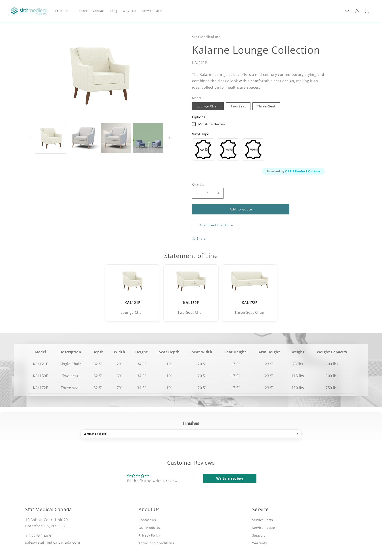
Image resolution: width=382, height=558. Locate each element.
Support (258, 535)
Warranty (259, 543)
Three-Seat (266, 106)
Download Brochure (216, 225)
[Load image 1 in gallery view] (51, 138)
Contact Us (147, 520)
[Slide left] (30, 138)
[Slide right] (169, 138)
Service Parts (262, 520)
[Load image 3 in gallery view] (116, 138)
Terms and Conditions (156, 543)
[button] (347, 11)
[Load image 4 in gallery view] (148, 138)
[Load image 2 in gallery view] (83, 138)
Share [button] (201, 238)
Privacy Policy (149, 535)
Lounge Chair (208, 106)
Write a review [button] (229, 478)
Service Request (265, 528)
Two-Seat (238, 106)
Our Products (149, 528)
